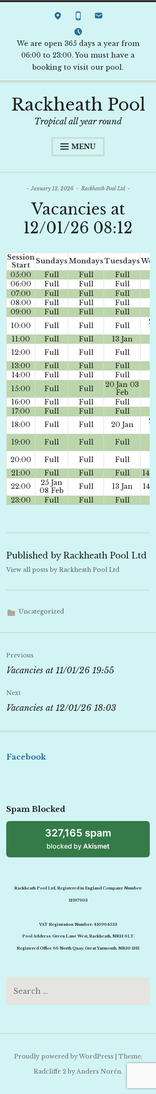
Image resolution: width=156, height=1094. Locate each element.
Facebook (26, 757)
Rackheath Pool (78, 104)
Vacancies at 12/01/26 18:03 (61, 701)
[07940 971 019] (78, 17)
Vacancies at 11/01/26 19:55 (60, 663)
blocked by (78, 838)
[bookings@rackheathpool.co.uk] (98, 17)
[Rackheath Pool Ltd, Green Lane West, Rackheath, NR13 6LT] (58, 17)
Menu (83, 146)
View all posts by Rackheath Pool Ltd (62, 570)
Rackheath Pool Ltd (103, 188)
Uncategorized (41, 611)
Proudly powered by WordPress (64, 1056)
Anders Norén (99, 1071)
